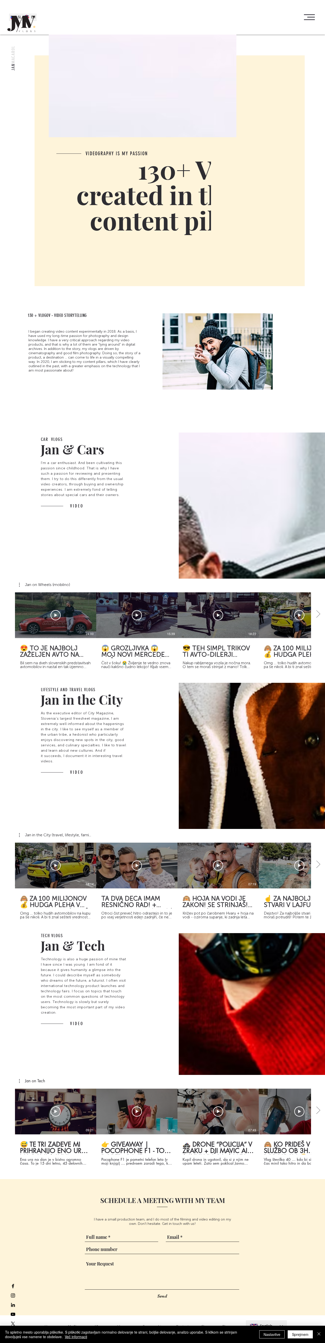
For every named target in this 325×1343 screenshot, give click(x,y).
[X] (13, 1323)
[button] (309, 17)
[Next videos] (318, 614)
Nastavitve (272, 1334)
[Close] (319, 1334)
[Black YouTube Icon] (13, 1314)
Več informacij (76, 1336)
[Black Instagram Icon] (13, 1295)
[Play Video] (56, 615)
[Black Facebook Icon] (13, 1286)
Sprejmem (300, 1334)
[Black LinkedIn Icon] (13, 1305)
